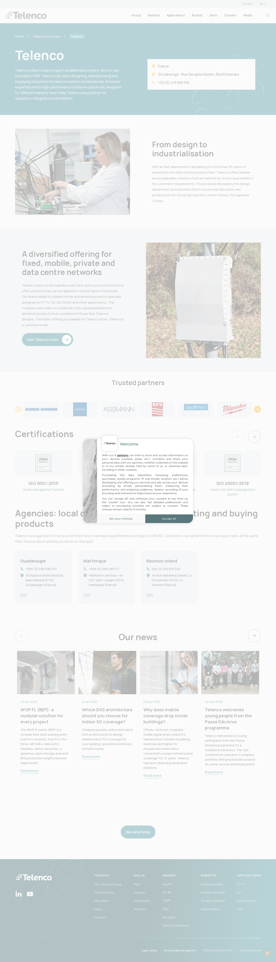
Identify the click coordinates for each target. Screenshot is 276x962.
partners (122, 455)
